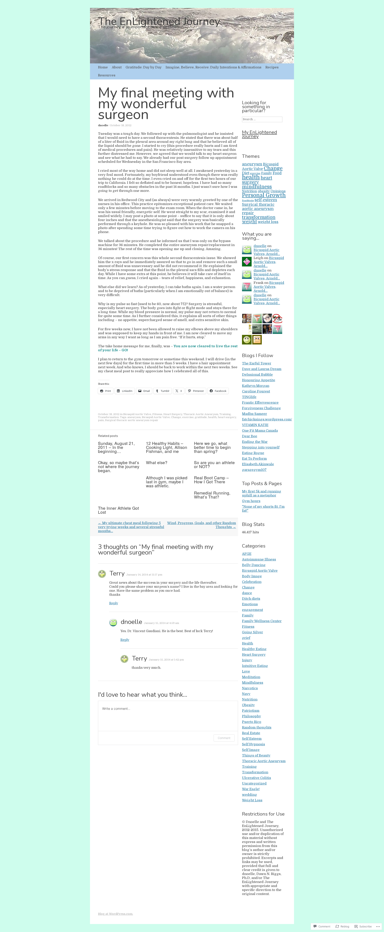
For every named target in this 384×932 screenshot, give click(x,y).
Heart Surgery (172, 414)
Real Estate (251, 733)
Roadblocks (248, 200)
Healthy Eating (254, 649)
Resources (106, 75)
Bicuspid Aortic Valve (137, 414)
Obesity (248, 705)
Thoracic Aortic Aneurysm (200, 414)
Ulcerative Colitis (256, 778)
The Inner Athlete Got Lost (118, 510)
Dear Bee (249, 436)
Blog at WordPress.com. (115, 914)
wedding (249, 795)
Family (266, 173)
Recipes (272, 67)
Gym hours (251, 501)
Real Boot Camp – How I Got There (211, 480)
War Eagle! (251, 789)
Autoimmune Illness (259, 559)
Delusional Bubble (257, 374)
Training (225, 414)
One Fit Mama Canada (260, 430)
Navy (246, 694)
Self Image (251, 750)
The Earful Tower (256, 363)
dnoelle (103, 125)
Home (103, 67)
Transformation (108, 417)
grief (246, 638)
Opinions (278, 191)
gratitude (201, 417)
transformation (258, 217)
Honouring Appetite (258, 380)
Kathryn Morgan (255, 386)
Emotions (250, 604)
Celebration (251, 582)
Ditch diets (251, 599)
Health (247, 643)
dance (247, 593)
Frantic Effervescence (260, 402)
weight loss (268, 222)
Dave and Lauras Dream (261, 369)
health (212, 417)
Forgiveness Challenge (261, 408)
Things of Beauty (256, 755)
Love (246, 671)
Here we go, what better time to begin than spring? (212, 447)
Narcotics (250, 688)
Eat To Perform (254, 458)
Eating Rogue (253, 453)
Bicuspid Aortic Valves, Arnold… (267, 252)
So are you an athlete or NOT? (214, 464)
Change (176, 417)
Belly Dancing (254, 565)
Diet (245, 173)
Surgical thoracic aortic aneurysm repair (131, 420)
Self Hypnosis (253, 744)
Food (277, 173)
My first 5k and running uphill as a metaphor (261, 493)
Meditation (251, 677)
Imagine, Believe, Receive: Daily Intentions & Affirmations (213, 67)
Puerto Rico (251, 722)
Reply (113, 603)
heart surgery (227, 417)
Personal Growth (264, 195)
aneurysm (134, 417)
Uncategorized (254, 783)
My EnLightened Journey (259, 134)
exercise (188, 417)
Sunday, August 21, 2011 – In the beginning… (116, 447)
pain (101, 420)
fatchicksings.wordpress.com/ (267, 419)
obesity (264, 191)
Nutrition (249, 191)
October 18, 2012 (120, 125)
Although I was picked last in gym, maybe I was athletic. (166, 482)
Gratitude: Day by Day (144, 67)
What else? (156, 462)
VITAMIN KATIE (255, 425)
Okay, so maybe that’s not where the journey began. (118, 466)
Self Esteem (252, 739)
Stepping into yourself (260, 447)
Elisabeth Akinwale (258, 464)
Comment (224, 738)
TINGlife (249, 397)
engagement (252, 610)
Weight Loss (252, 800)
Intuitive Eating (255, 666)
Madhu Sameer (254, 414)
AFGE (246, 554)
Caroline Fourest (256, 391)
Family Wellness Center (262, 621)
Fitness (157, 414)
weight (249, 221)
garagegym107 (254, 470)
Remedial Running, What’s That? (212, 495)
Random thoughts (256, 727)
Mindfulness (252, 683)
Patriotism (250, 711)
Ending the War (255, 442)
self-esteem (266, 200)
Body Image (252, 576)
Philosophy (251, 716)
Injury (247, 660)
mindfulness (257, 186)
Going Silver (252, 632)
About (117, 67)
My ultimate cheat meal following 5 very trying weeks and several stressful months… (131, 527)
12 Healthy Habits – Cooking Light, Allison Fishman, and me (166, 447)
